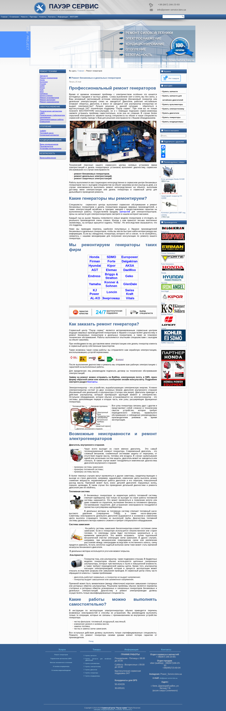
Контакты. (92, 382)
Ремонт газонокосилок (49, 102)
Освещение (45, 121)
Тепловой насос (47, 133)
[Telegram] (173, 151)
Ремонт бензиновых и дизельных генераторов (96, 78)
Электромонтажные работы (52, 119)
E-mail (78, 82)
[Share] (173, 156)
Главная (4, 17)
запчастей (124, 212)
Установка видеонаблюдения (61, 670)
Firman (42, 88)
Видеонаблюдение (48, 158)
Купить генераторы (171, 117)
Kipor (42, 92)
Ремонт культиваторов (49, 98)
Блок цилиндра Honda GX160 (172, 179)
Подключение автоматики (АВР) (61, 658)
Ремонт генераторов (48, 78)
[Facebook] (173, 147)
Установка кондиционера (50, 148)
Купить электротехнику (173, 109)
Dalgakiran (44, 94)
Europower (44, 82)
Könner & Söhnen (46, 96)
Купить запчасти (170, 91)
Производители (46, 146)
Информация (63, 17)
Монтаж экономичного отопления (61, 662)
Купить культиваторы (172, 104)
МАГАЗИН (74, 17)
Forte (42, 90)
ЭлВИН (43, 131)
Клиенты (42, 17)
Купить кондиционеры (172, 122)
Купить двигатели (170, 113)
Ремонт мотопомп (47, 100)
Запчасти (44, 76)
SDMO (42, 86)
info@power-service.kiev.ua (168, 678)
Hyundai (43, 84)
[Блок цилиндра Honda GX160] (168, 177)
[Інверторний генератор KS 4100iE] (170, 194)
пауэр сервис (74, 6)
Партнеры (33, 17)
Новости (24, 17)
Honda (42, 80)
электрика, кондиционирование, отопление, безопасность (113, 709)
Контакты (52, 17)
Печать (72, 82)
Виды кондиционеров (49, 144)
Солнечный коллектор (49, 135)
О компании (14, 17)
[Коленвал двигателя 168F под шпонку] (170, 210)
